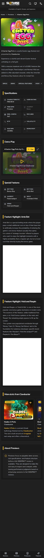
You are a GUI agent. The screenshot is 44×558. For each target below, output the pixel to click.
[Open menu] (3, 3)
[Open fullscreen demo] (38, 149)
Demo (13, 83)
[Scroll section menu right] (41, 83)
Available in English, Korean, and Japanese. (22, 9)
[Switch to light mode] (35, 3)
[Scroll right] (39, 419)
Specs (5, 83)
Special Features (25, 83)
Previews (11, 14)
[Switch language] (41, 3)
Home (3, 14)
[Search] (30, 3)
